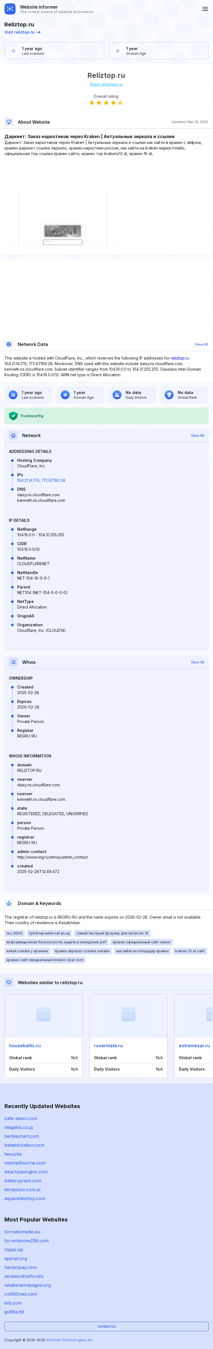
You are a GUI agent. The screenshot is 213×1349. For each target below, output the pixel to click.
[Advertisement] (106, 173)
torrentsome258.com (26, 1240)
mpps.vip (13, 1249)
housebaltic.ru (25, 1045)
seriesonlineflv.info (24, 1276)
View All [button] (201, 344)
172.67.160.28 (53, 480)
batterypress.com (22, 1180)
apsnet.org (15, 1258)
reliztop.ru (180, 358)
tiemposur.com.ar (22, 1189)
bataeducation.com (24, 1145)
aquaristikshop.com (24, 1198)
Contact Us (107, 1326)
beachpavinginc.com (26, 1172)
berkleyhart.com (21, 1136)
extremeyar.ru (194, 1045)
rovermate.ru (108, 1045)
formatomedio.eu (22, 1232)
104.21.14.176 (28, 480)
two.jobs (13, 1154)
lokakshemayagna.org (27, 1285)
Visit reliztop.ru (19, 32)
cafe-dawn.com (20, 1118)
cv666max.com (20, 1294)
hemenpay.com (20, 1267)
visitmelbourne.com (24, 1163)
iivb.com (13, 1303)
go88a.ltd (14, 1312)
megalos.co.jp (18, 1127)
